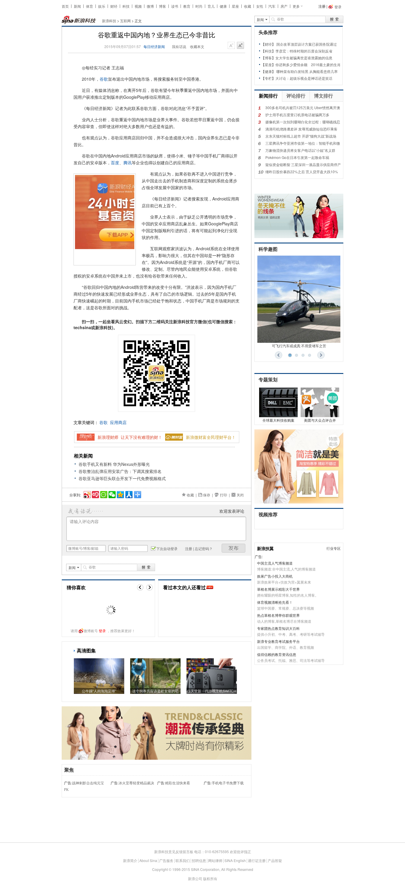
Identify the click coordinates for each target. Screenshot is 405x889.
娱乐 (101, 6)
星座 (235, 6)
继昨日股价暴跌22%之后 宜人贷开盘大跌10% (301, 171)
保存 (206, 494)
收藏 (247, 6)
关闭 (240, 494)
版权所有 (210, 878)
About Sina (148, 860)
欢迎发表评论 (231, 511)
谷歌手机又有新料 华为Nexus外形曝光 (114, 464)
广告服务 (166, 860)
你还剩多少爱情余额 (291, 64)
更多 (296, 6)
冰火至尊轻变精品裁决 (136, 783)
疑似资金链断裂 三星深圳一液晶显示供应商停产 (303, 164)
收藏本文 (197, 46)
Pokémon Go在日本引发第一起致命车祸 (297, 157)
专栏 (268, 78)
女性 (259, 6)
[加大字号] (240, 46)
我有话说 (179, 46)
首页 (65, 6)
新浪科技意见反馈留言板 (173, 851)
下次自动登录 (167, 548)
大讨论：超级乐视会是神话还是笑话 (303, 78)
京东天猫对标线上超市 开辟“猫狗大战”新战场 (300, 135)
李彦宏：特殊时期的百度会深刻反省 (303, 50)
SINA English (235, 860)
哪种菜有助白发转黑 (292, 71)
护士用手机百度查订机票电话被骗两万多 (297, 114)
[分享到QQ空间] (120, 494)
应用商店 (118, 422)
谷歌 (104, 79)
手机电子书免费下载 (228, 783)
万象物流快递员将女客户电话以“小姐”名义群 (300, 150)
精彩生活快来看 (177, 783)
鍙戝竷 (233, 548)
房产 (284, 6)
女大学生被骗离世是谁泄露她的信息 (303, 57)
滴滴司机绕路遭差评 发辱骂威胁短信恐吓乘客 (301, 128)
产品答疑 (275, 860)
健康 (223, 6)
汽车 (271, 6)
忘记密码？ (204, 548)
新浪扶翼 (265, 548)
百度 (115, 162)
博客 (162, 6)
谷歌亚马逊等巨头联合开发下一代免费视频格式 (122, 478)
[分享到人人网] (128, 494)
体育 (89, 6)
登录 (102, 630)
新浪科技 (109, 20)
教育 (186, 6)
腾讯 (127, 162)
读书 (174, 6)
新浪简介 (130, 860)
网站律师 (215, 860)
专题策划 (268, 379)
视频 (138, 6)
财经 (113, 6)
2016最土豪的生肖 (326, 64)
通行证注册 (257, 860)
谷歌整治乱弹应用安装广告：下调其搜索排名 (120, 471)
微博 (150, 6)
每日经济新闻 (154, 46)
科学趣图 (268, 249)
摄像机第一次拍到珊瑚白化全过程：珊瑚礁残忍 (302, 121)
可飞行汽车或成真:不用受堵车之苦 (299, 345)
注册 (322, 6)
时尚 (199, 6)
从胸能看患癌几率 (323, 71)
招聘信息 (199, 860)
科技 (126, 6)
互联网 (125, 20)
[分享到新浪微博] (86, 494)
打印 (223, 494)
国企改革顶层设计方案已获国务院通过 (306, 44)
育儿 (211, 6)
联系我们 (183, 860)
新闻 (77, 6)
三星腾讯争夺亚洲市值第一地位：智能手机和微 (302, 143)
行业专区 (333, 548)
